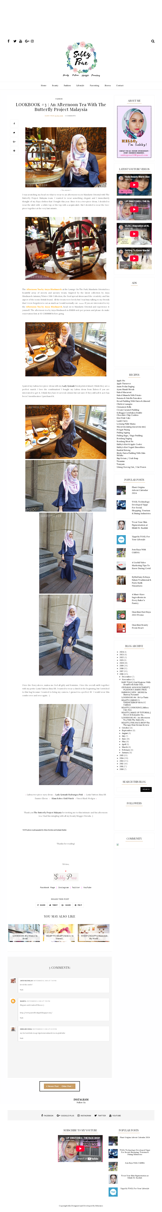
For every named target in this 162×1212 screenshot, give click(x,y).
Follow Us (81, 1102)
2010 (122, 769)
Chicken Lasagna (124, 404)
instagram (86, 1116)
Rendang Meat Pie (125, 441)
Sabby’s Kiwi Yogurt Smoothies (131, 447)
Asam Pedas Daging (125, 386)
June (124, 739)
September (127, 730)
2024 (122, 652)
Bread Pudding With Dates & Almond (133, 401)
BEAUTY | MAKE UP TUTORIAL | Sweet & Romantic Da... (136, 713)
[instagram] (33, 41)
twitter (102, 1116)
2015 (122, 755)
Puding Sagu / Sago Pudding (130, 435)
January (125, 752)
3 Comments (70, 116)
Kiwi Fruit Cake (123, 418)
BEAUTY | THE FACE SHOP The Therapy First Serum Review (136, 723)
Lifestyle (80, 85)
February (126, 750)
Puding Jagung (123, 432)
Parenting (94, 85)
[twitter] (16, 41)
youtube (116, 1116)
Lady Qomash (68, 386)
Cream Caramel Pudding (128, 410)
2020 (122, 663)
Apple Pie (121, 380)
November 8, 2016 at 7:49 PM (44, 981)
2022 (122, 657)
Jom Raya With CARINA (135, 1163)
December (127, 676)
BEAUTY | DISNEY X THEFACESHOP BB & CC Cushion (134, 702)
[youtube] (22, 41)
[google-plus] (27, 41)
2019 (122, 665)
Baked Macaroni (124, 392)
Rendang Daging (124, 438)
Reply (21, 990)
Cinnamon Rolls (124, 407)
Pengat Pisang (123, 429)
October (126, 728)
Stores (108, 85)
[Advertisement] (81, 22)
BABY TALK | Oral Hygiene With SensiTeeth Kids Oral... (136, 683)
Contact (120, 85)
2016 (122, 674)
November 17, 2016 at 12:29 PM (45, 1029)
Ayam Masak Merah (125, 389)
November (127, 679)
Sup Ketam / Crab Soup (127, 458)
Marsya (23, 1001)
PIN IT (79, 905)
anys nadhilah (26, 981)
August (125, 733)
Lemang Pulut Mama (126, 424)
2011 (122, 766)
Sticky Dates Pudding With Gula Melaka (131, 454)
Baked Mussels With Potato (129, 395)
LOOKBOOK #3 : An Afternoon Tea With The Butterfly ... (136, 718)
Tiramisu (121, 461)
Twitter (76, 888)
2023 (122, 654)
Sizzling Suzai (26, 1029)
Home (43, 85)
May (124, 741)
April (124, 744)
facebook (48, 1116)
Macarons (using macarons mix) (131, 427)
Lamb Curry (122, 421)
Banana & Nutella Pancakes (129, 398)
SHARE (42, 905)
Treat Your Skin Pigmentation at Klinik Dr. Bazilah (135, 1177)
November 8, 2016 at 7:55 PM (38, 1001)
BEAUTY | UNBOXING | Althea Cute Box (135, 708)
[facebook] (10, 41)
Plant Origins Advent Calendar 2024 (135, 1137)
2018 (122, 668)
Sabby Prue (49, 116)
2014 (122, 758)
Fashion (67, 85)
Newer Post (53, 1086)
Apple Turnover (124, 383)
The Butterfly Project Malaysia (48, 812)
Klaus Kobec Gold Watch (63, 798)
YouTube (87, 888)
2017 (122, 671)
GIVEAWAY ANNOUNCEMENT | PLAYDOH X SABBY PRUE (136, 688)
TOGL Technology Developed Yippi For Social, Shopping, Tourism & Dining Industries (135, 1152)
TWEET (55, 905)
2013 (122, 761)
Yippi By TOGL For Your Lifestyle (134, 1188)
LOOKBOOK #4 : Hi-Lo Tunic (135, 697)
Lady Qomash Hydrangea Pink (69, 794)
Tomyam (121, 464)
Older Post (67, 1086)
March (125, 747)
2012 (122, 763)
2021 (122, 660)
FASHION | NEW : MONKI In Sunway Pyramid (134, 693)
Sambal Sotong (123, 450)
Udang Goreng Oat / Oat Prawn (131, 467)
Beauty (55, 85)
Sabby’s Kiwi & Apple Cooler (129, 444)
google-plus (67, 1116)
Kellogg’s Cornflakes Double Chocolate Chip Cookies (129, 414)
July (124, 736)
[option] (25, 934)
